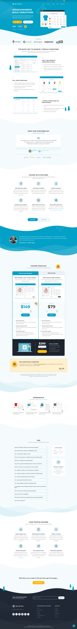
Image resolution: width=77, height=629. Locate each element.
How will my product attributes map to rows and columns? (28, 463)
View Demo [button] (28, 22)
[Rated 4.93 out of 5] (32, 157)
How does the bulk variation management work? (26, 450)
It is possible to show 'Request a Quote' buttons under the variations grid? (30, 487)
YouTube (22, 614)
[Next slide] (66, 407)
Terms (56, 615)
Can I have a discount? (20, 500)
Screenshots (44, 219)
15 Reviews (39, 157)
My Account (64, 0)
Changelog (39, 617)
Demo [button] (38, 608)
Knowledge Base (41, 535)
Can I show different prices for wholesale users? (25, 483)
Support (38, 611)
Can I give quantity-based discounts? (23, 480)
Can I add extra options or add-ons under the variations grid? (29, 473)
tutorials (57, 537)
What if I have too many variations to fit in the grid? (26, 466)
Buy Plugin (17, 22)
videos (52, 537)
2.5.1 (15, 29)
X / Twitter (16, 614)
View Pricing (38, 582)
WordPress (25, 614)
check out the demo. (44, 399)
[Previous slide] (10, 407)
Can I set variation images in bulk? (22, 453)
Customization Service (40, 615)
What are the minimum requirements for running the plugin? (29, 497)
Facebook (13, 614)
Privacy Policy (57, 613)
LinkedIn (19, 614)
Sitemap (56, 617)
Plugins (56, 608)
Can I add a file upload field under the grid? (25, 476)
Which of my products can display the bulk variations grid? (28, 457)
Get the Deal (42, 351)
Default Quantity (59, 209)
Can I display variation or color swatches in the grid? (27, 470)
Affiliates (56, 611)
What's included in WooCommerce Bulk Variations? (26, 447)
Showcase (38, 613)
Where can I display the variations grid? (24, 460)
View (60, 453)
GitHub (28, 614)
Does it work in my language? (21, 494)
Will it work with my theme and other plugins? (25, 490)
